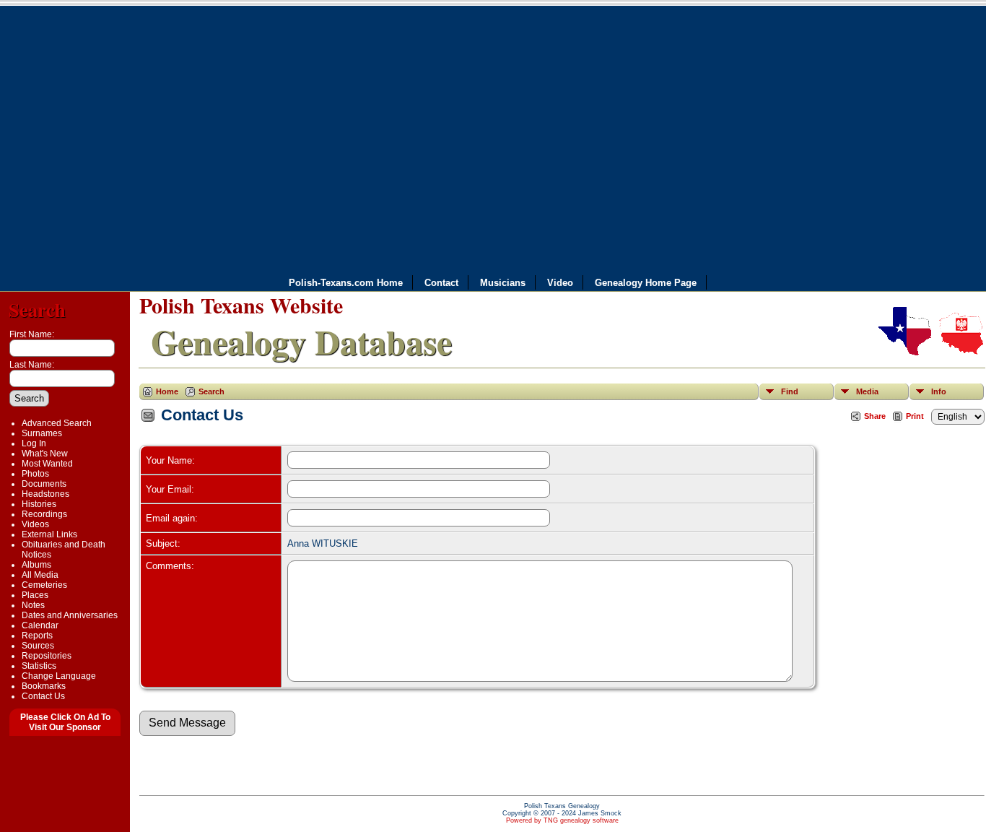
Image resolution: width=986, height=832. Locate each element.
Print (915, 416)
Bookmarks (44, 686)
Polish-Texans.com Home (346, 282)
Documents (44, 484)
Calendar (40, 625)
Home (167, 391)
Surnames (42, 433)
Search (37, 309)
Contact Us (43, 696)
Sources (38, 646)
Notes (33, 605)
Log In (34, 443)
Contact (441, 282)
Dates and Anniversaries (70, 615)
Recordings (44, 514)
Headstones (45, 494)
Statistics (39, 666)
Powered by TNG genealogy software (562, 820)
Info (938, 391)
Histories (39, 504)
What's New (45, 453)
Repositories (46, 656)
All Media (40, 575)
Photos (35, 474)
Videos (35, 524)
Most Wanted (47, 464)
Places (35, 595)
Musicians (502, 282)
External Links (49, 534)
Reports (37, 635)
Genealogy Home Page (646, 282)
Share (875, 416)
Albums (36, 565)
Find (789, 391)
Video (560, 282)
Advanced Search (57, 423)
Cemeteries (44, 585)
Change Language (59, 676)
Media (867, 391)
